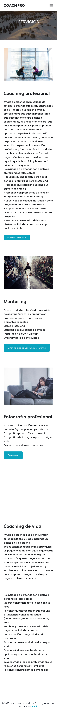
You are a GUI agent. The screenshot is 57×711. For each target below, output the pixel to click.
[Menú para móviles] (51, 5)
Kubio (35, 706)
